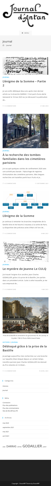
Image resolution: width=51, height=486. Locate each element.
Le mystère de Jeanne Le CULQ (24, 269)
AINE (4, 447)
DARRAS (11, 446)
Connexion (6, 403)
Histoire (6, 342)
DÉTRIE (19, 447)
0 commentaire (10, 106)
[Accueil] (3, 45)
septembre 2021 (8, 427)
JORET (44, 447)
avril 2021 (6, 436)
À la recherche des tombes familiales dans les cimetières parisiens (24, 159)
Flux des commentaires (11, 408)
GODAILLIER (32, 446)
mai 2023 (6, 423)
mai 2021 (6, 432)
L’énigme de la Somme (18, 216)
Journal (6, 77)
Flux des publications (10, 405)
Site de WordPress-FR (10, 411)
